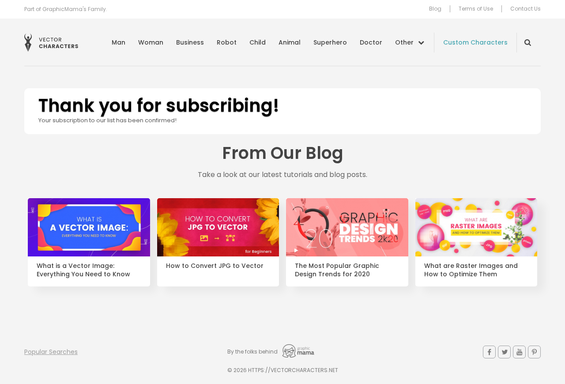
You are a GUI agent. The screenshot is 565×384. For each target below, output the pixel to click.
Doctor (371, 42)
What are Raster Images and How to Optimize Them (471, 270)
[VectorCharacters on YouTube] (519, 352)
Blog (435, 8)
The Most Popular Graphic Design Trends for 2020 (337, 270)
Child (257, 42)
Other (404, 42)
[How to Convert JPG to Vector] (218, 227)
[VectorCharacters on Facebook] (489, 352)
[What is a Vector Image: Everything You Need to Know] (89, 227)
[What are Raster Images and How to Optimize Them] (476, 227)
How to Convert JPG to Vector (215, 266)
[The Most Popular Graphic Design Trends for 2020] (347, 227)
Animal (290, 42)
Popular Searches (51, 351)
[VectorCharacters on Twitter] (504, 352)
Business (190, 42)
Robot (227, 42)
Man (118, 42)
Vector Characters (51, 43)
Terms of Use (476, 8)
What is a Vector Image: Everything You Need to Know (83, 270)
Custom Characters (475, 42)
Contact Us (525, 8)
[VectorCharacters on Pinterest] (534, 352)
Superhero (330, 42)
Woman (150, 42)
